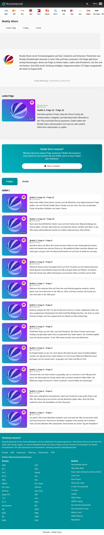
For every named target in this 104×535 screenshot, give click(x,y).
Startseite (46, 532)
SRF (36, 495)
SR (3, 517)
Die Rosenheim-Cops (79, 509)
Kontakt (5, 452)
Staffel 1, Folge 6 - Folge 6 (41, 305)
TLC (3, 498)
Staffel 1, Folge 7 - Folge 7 (41, 283)
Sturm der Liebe (77, 483)
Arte (36, 498)
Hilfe (12, 452)
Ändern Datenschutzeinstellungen (17, 457)
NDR (4, 513)
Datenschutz (43, 452)
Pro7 (4, 472)
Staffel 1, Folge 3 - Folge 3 (41, 370)
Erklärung (32, 452)
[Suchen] (87, 4)
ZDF (36, 465)
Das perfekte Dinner (79, 464)
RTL (3, 469)
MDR (37, 509)
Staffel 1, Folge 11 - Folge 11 (42, 197)
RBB (36, 513)
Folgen (9, 181)
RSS (53, 452)
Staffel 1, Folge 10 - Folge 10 (42, 219)
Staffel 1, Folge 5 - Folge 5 (41, 327)
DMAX (4, 484)
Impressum (21, 452)
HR (3, 509)
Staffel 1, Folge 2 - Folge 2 (41, 391)
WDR (4, 520)
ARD (4, 465)
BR (36, 506)
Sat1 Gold (39, 491)
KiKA (36, 502)
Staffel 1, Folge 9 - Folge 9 (41, 240)
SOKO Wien (76, 498)
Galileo (74, 494)
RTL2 (4, 476)
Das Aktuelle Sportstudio (81, 505)
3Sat (4, 480)
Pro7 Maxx (39, 484)
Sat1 (36, 469)
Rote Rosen (76, 479)
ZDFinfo (38, 487)
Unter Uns (75, 476)
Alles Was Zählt (77, 468)
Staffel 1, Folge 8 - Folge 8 (41, 262)
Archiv (25, 181)
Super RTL (6, 495)
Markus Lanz (76, 512)
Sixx (36, 480)
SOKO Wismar (77, 516)
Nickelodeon (7, 506)
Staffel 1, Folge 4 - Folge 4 (41, 348)
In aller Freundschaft (79, 487)
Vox (36, 476)
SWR (37, 517)
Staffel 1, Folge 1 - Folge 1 (41, 413)
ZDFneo (5, 491)
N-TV (4, 502)
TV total (74, 490)
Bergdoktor (75, 520)
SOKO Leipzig (77, 501)
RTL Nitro (6, 487)
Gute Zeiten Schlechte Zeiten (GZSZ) (86, 472)
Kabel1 (37, 472)
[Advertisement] (50, 41)
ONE (36, 520)
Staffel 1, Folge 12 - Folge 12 (50, 110)
